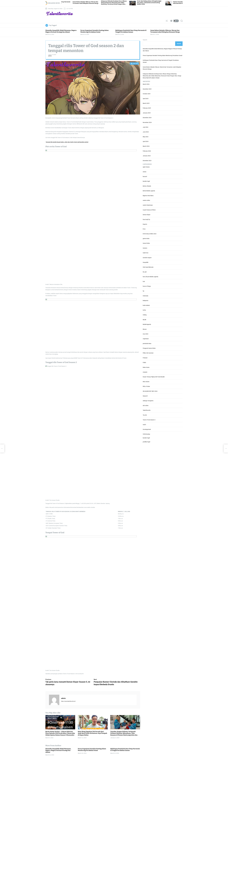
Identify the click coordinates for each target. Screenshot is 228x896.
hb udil (144, 272)
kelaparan (145, 300)
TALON (145, 415)
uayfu (144, 424)
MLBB (144, 319)
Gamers (145, 248)
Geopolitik (145, 262)
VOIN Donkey (146, 434)
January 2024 (147, 156)
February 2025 (147, 108)
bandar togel (146, 181)
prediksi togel (146, 442)
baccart (145, 176)
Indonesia (145, 295)
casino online (146, 200)
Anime (144, 171)
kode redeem (146, 305)
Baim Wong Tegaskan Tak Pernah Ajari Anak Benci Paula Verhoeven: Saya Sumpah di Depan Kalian (92, 733)
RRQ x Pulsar (146, 386)
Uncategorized (147, 429)
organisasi (146, 338)
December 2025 (147, 89)
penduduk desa (147, 343)
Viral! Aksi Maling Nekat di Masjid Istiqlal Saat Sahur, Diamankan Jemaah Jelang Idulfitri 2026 (111, 2)
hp (143, 291)
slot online (145, 405)
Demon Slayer (146, 214)
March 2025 (146, 103)
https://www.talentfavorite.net (68, 701)
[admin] (54, 700)
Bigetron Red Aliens (148, 195)
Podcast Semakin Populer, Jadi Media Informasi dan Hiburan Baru (146, 2)
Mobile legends (147, 324)
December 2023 (147, 160)
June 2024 (146, 132)
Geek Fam (145, 253)
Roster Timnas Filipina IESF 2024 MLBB (153, 377)
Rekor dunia (146, 367)
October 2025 (146, 94)
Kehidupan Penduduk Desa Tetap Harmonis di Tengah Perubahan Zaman (130, 31)
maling (145, 315)
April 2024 (145, 141)
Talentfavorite (146, 410)
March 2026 (146, 84)
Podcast (145, 358)
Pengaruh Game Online (149, 348)
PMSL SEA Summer (148, 353)
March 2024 (146, 146)
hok (144, 281)
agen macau (146, 167)
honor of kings (147, 286)
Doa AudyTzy (146, 219)
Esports (145, 224)
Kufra (144, 310)
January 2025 (147, 113)
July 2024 (145, 127)
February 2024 (147, 151)
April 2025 (145, 98)
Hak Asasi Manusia (148, 267)
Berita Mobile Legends (149, 191)
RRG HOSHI (146, 381)
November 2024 (147, 122)
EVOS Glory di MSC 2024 (149, 233)
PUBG (144, 362)
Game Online (146, 243)
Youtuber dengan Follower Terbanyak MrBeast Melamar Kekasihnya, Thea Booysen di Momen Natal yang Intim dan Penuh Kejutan (123, 734)
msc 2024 (145, 334)
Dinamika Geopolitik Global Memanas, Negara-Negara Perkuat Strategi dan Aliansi (61, 31)
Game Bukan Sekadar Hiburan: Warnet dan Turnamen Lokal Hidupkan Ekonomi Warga (165, 31)
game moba (146, 238)
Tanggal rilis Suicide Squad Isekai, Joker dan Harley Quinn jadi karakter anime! (67, 142)
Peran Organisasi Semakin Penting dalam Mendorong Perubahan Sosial (94, 31)
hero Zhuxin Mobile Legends (150, 276)
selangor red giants (148, 400)
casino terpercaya (148, 205)
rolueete (145, 372)
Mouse (145, 329)
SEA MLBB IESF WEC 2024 (150, 391)
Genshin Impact (147, 257)
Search (145, 40)
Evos (144, 229)
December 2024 (147, 117)
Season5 (145, 396)
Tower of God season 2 (149, 420)
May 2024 (145, 136)
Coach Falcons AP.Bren (149, 210)
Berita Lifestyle (147, 186)
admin (50, 56)
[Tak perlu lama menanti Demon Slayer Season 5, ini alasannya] (2, 448)
